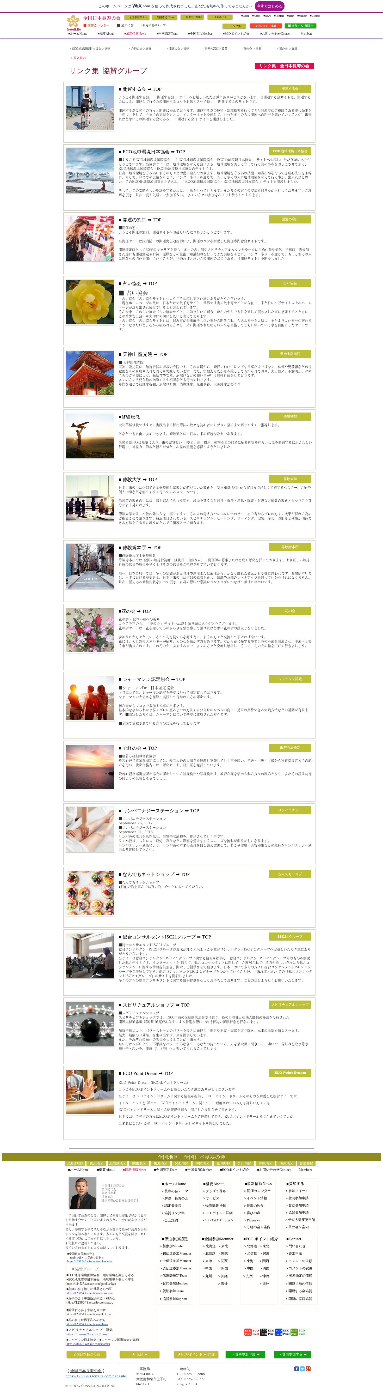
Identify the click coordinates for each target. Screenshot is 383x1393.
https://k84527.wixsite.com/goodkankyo (91, 1284)
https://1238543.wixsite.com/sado (89, 1302)
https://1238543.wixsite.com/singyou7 (90, 1293)
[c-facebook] (296, 1368)
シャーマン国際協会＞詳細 (120, 1340)
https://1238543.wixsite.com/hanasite (89, 1261)
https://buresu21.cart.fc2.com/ (87, 1334)
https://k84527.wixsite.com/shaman (88, 1344)
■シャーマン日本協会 (81, 1340)
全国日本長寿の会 (86, 1371)
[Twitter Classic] (302, 1368)
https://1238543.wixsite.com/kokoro (88, 1314)
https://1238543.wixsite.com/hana (87, 1324)
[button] (284, 66)
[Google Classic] (308, 1368)
